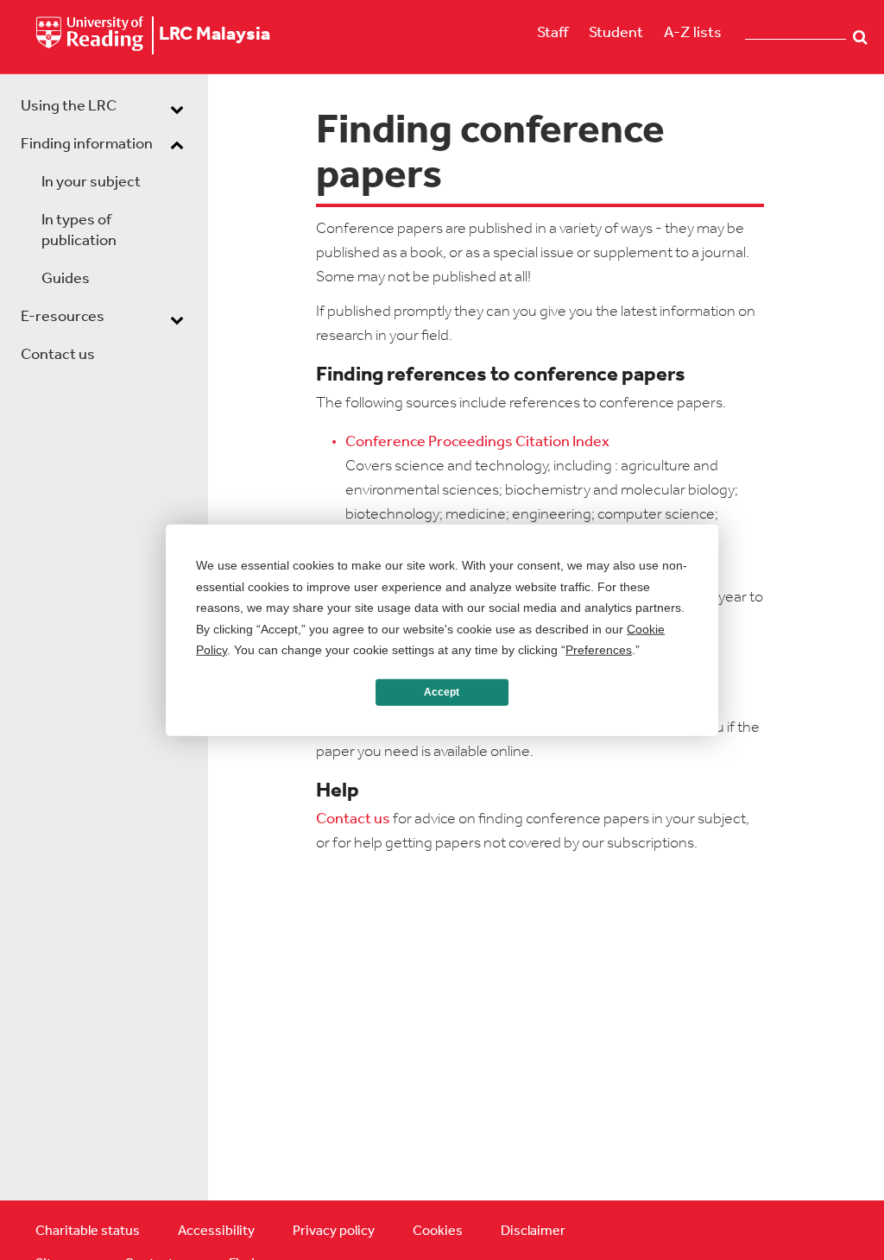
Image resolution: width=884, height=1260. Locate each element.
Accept (441, 692)
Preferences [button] (598, 650)
